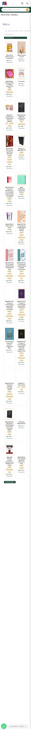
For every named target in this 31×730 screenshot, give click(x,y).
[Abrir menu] (27, 3)
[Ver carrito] (22, 3)
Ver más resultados (10, 482)
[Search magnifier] (27, 9)
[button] (3, 726)
